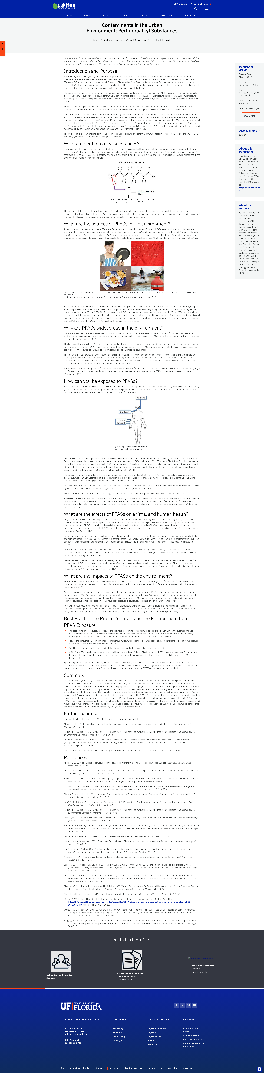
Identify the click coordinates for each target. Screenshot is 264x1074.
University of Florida (199, 4)
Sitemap (99, 1068)
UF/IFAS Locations (157, 1028)
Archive (114, 1068)
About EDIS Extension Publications (193, 1045)
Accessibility (119, 1036)
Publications (190, 15)
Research (152, 1040)
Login (207, 9)
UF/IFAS (152, 1032)
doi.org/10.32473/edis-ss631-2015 (249, 93)
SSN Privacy (189, 1068)
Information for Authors (190, 1030)
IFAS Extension (180, 4)
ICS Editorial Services (193, 1039)
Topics (125, 15)
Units (144, 15)
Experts (106, 15)
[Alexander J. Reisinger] (202, 959)
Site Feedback (72, 1039)
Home (69, 15)
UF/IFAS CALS (154, 1036)
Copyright (118, 1040)
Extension (153, 1044)
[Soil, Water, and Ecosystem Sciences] (61, 961)
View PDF (250, 116)
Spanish (242, 135)
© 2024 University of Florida (75, 1068)
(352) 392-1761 (73, 1042)
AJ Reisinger (253, 108)
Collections (165, 15)
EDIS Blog (118, 1028)
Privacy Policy (155, 1068)
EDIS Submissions (191, 1035)
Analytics (172, 1068)
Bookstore (118, 1032)
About (87, 15)
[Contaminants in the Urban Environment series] (132, 960)
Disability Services (133, 1068)
